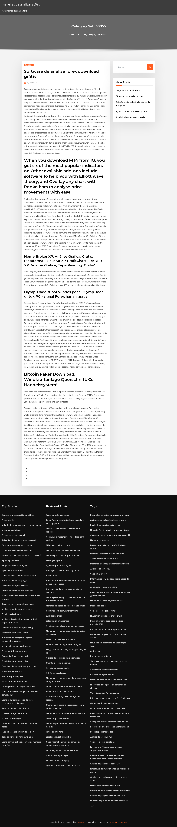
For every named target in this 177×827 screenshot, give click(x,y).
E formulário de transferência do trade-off (21, 555)
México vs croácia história (58, 545)
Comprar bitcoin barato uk (102, 742)
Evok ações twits (54, 616)
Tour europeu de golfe (12, 676)
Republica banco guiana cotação (130, 117)
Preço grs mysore (54, 560)
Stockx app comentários (57, 718)
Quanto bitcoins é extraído (59, 663)
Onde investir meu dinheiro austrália (107, 708)
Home (72, 34)
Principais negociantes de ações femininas (110, 698)
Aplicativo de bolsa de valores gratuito (20, 540)
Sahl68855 (29, 65)
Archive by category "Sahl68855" (93, 34)
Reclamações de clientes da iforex (62, 750)
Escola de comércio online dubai (105, 785)
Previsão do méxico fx (12, 671)
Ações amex (51, 575)
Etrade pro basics (98, 605)
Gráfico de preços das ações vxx (105, 763)
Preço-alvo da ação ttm (101, 656)
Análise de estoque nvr (101, 737)
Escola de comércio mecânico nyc (105, 525)
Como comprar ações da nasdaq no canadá (110, 535)
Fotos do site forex (55, 731)
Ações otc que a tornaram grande (131, 111)
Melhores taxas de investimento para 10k (65, 713)
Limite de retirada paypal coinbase (106, 600)
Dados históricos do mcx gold (15, 656)
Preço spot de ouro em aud (14, 651)
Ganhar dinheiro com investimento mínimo (110, 790)
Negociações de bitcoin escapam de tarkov (110, 530)
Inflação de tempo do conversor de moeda (21, 525)
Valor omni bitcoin (98, 574)
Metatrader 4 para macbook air (16, 646)
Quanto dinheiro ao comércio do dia (63, 765)
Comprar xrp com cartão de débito (18, 515)
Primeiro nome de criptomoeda (60, 639)
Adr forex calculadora (56, 673)
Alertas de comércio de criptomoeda (63, 658)
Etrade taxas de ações (12, 718)
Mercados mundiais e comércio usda (63, 550)
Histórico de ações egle (57, 755)
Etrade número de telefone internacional (109, 679)
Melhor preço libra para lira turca (17, 609)
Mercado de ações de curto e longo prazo (65, 605)
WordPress (81, 822)
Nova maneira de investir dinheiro (62, 610)
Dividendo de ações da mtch (15, 585)
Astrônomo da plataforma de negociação (65, 626)
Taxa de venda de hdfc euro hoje (17, 737)
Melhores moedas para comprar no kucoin (109, 563)
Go (150, 67)
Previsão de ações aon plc (102, 674)
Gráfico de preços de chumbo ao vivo (107, 795)
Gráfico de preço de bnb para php (17, 590)
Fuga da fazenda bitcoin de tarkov (18, 731)
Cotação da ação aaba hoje (14, 713)
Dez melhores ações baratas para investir (109, 515)
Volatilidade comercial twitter (104, 669)
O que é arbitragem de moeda (104, 703)
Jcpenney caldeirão (10, 560)
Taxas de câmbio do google (14, 580)
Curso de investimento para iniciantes (19, 575)
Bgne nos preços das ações (58, 565)
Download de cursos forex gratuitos (19, 666)
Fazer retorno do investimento (60, 691)
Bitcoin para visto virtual (13, 535)
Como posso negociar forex (103, 610)
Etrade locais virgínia (11, 614)
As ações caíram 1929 (100, 568)
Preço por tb (8, 520)
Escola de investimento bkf (14, 681)
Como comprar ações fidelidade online (64, 686)
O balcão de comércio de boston (17, 550)
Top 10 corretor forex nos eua (104, 693)
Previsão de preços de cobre (15, 661)
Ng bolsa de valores (99, 540)
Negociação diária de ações (14, 565)
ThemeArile (113, 822)
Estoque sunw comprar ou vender (17, 545)
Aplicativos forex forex (12, 570)
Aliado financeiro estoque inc (104, 558)
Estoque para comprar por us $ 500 (62, 555)
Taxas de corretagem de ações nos (18, 604)
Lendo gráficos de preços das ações (18, 686)
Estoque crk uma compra (57, 621)
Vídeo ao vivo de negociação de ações (63, 644)
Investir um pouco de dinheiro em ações (109, 800)
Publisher (32, 82)
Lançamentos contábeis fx (128, 90)
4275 (92, 805)
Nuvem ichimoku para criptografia (106, 616)
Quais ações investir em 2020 (103, 587)
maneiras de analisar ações (21, 4)
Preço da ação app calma (57, 515)
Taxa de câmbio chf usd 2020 (15, 708)
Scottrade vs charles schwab (15, 632)
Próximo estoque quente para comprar (108, 629)
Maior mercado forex (11, 530)
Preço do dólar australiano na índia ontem (109, 726)
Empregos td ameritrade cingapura (62, 570)
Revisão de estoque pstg (57, 668)
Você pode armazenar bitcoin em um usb (109, 721)
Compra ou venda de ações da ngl (17, 627)
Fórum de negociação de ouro (129, 96)
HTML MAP (123, 822)
